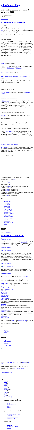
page (6, 192)
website (7, 189)
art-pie (9, 407)
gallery (6, 330)
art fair (5, 388)
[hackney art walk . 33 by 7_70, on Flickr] (7, 250)
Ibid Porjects (5, 101)
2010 (5, 224)
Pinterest (3, 363)
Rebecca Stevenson (9, 213)
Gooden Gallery (8, 131)
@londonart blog (10, 5)
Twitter (7, 362)
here (2, 30)
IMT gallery (10, 68)
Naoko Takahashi (5, 72)
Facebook (12, 362)
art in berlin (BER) (12, 418)
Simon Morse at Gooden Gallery (9, 144)
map (9, 186)
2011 (5, 386)
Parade (2, 63)
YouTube (18, 362)
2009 (5, 333)
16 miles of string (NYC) (13, 414)
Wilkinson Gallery (5, 147)
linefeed (9, 406)
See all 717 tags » (8, 396)
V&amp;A (6, 219)
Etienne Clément (8, 216)
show (9, 150)
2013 (5, 385)
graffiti (5, 394)
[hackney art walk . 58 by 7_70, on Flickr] (7, 266)
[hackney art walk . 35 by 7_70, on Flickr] (6, 239)
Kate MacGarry (5, 92)
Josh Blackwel (8, 209)
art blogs (9, 425)
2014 (5, 395)
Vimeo (29, 362)
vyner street (7, 221)
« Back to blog (4, 19)
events (9, 428)
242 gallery (19, 68)
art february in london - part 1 (13, 22)
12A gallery (7, 204)
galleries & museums (12, 426)
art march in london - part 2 (12, 235)
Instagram (24, 362)
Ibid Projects (7, 201)
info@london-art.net (18, 368)
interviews (6, 343)
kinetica (6, 392)
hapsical (9, 403)
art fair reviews (8, 345)
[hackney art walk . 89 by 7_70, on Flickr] (6, 273)
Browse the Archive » (6, 372)
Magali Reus (7, 212)
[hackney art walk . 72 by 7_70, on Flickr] (7, 247)
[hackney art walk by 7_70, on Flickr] (6, 263)
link (14, 179)
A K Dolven (7, 215)
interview (6, 389)
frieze (5, 391)
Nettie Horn (4, 115)
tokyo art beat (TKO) (12, 417)
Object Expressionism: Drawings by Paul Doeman (14, 76)
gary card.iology (11, 404)
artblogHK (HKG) (12, 415)
